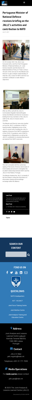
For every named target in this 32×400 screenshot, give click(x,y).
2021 (7, 220)
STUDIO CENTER (25, 394)
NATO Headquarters (17, 296)
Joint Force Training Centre (17, 305)
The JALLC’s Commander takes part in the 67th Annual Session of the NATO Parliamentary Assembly (16, 199)
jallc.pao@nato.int (16, 379)
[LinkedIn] (11, 212)
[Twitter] (9, 212)
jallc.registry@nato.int (15, 356)
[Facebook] (6, 212)
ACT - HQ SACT (17, 301)
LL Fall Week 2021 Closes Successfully (16, 206)
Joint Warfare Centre (17, 310)
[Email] (14, 212)
